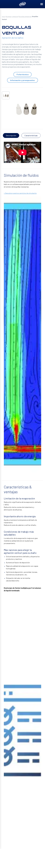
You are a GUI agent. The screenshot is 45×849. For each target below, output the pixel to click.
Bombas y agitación (12, 16)
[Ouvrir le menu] (41, 4)
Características (31, 135)
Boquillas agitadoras (25, 16)
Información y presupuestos (22, 80)
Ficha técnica (22, 74)
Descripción (11, 135)
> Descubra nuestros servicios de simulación (20, 193)
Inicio (3, 16)
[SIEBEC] (22, 4)
